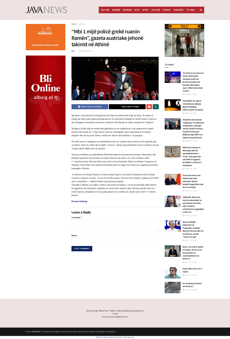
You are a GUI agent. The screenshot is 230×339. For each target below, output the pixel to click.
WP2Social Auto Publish (104, 337)
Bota (136, 10)
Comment (76, 217)
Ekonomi (127, 10)
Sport (145, 10)
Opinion (167, 10)
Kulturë (156, 10)
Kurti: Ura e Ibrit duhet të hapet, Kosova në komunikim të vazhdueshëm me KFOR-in (193, 252)
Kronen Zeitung (79, 201)
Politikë (105, 10)
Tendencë (178, 10)
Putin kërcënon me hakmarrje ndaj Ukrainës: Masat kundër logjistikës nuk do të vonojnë (193, 181)
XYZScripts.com (128, 337)
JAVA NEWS (36, 332)
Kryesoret (81, 24)
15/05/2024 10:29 (85, 51)
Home (73, 24)
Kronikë (116, 10)
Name (74, 235)
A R (72, 51)
